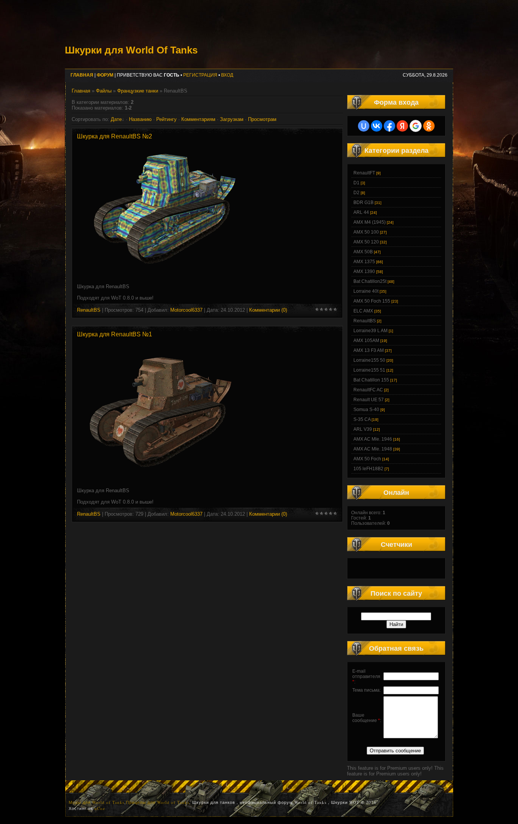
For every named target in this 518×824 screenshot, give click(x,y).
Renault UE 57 (368, 399)
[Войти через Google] (416, 126)
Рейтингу (166, 119)
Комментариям (198, 119)
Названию (140, 119)
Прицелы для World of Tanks (157, 802)
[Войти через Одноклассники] (429, 126)
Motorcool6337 (186, 310)
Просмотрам (262, 119)
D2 (356, 192)
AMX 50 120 (366, 242)
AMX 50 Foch (367, 458)
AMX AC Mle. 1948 (372, 449)
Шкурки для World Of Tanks (131, 50)
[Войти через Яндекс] (402, 126)
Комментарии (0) (268, 310)
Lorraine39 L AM (370, 330)
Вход (227, 75)
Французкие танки (137, 91)
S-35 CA (361, 419)
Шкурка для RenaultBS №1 (114, 334)
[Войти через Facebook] (389, 126)
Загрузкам (231, 119)
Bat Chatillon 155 (371, 380)
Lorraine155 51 (369, 370)
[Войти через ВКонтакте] (376, 126)
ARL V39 (362, 429)
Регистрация (200, 75)
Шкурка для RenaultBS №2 (114, 136)
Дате (116, 119)
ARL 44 (361, 212)
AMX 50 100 (366, 232)
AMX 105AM (366, 340)
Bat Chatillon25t (369, 281)
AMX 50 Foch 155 (371, 301)
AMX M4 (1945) (369, 222)
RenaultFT (364, 173)
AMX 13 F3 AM (368, 350)
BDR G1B (363, 202)
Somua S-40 (366, 409)
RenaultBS (88, 310)
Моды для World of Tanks (96, 802)
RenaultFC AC (368, 389)
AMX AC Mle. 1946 (372, 439)
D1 (356, 182)
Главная (81, 91)
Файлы (103, 91)
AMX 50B (363, 251)
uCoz (99, 808)
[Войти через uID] (363, 126)
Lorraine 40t (365, 291)
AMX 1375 (364, 261)
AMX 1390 (364, 271)
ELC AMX (363, 311)
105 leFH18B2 (368, 468)
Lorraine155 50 (369, 360)
